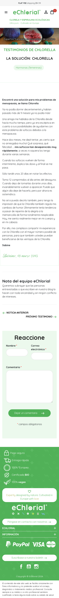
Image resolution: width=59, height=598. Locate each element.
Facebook (21, 566)
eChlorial (29, 528)
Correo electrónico (38, 347)
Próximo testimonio (41, 317)
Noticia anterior (15, 313)
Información (29, 534)
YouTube (29, 566)
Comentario (14, 367)
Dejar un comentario (29, 413)
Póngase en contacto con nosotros (30, 522)
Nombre (11, 345)
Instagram (36, 566)
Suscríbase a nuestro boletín (29, 558)
